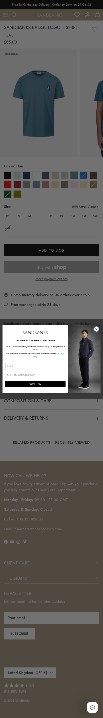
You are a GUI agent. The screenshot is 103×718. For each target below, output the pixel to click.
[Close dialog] (96, 329)
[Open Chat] (92, 707)
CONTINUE (35, 384)
